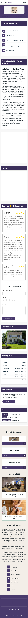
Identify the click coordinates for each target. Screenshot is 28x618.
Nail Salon (6, 2)
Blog (12, 586)
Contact (13, 589)
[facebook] (14, 602)
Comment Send (9, 318)
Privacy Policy (15, 578)
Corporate (13, 571)
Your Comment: (6, 305)
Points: (4, 297)
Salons (10, 16)
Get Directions (10, 50)
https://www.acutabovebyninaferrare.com (13, 47)
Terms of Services (16, 574)
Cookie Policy (14, 582)
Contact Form (9, 401)
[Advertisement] (14, 148)
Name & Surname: (7, 290)
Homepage (3, 16)
